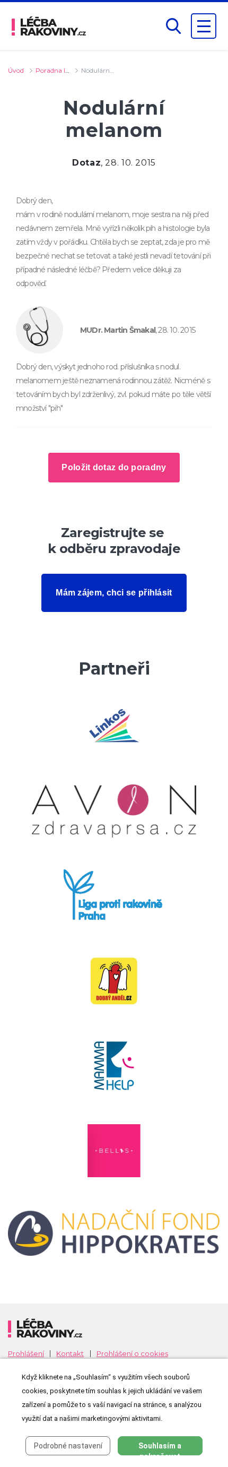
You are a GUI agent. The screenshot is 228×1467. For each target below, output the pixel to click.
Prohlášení (26, 1353)
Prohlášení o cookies (132, 1353)
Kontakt (70, 1353)
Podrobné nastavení (68, 1446)
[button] (173, 26)
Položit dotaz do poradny (114, 467)
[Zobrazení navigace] (203, 26)
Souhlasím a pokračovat (159, 1448)
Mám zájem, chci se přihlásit (114, 592)
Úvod (16, 70)
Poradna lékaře (59, 70)
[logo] (49, 26)
